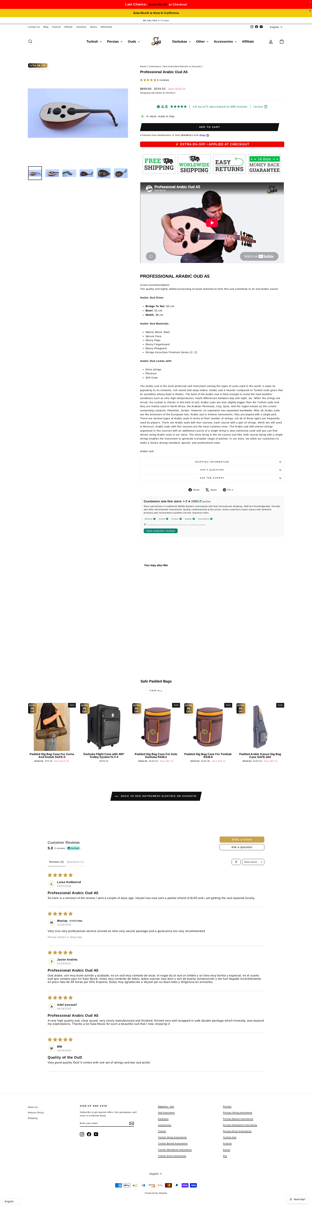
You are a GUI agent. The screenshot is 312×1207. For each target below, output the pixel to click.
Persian (113, 41)
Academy (81, 27)
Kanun (226, 1150)
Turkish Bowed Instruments (173, 1143)
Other (201, 41)
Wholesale (106, 27)
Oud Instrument (166, 1112)
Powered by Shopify (156, 1193)
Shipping (145, 93)
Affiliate (68, 27)
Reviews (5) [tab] (56, 861)
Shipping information (212, 462)
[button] (148, 80)
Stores (93, 27)
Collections (155, 66)
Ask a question (212, 470)
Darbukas (180, 41)
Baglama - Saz (166, 1106)
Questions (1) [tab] (75, 861)
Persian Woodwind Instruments (240, 1125)
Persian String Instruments (237, 1112)
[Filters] (236, 862)
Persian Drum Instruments (237, 1131)
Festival (56, 27)
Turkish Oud (229, 1137)
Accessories (224, 41)
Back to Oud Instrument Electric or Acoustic (158, 796)
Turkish (92, 41)
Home (143, 66)
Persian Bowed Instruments (238, 1119)
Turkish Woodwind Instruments (175, 1150)
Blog (46, 27)
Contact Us (34, 27)
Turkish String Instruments (172, 1137)
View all (155, 690)
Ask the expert (212, 478)
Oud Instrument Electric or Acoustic (182, 66)
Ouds (132, 41)
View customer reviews (160, 530)
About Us (33, 1107)
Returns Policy (36, 1112)
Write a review (242, 839)
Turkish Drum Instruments (172, 1156)
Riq (225, 1156)
